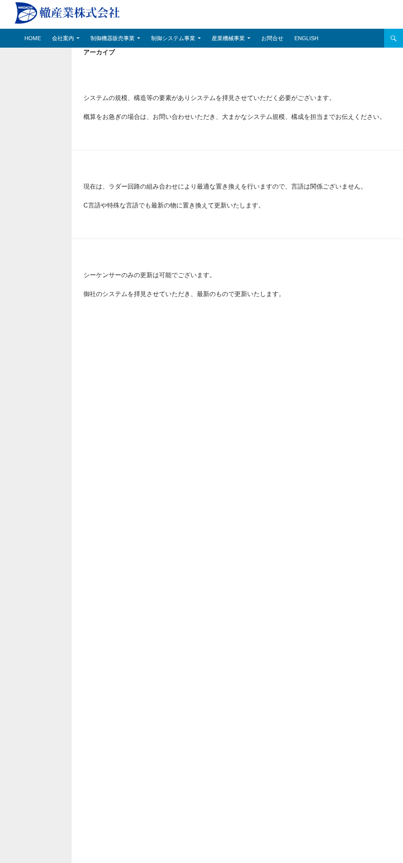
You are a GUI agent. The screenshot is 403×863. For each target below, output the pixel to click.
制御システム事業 (173, 38)
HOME (32, 38)
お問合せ (272, 38)
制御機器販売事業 (113, 38)
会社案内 (63, 38)
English (306, 38)
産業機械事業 (228, 38)
